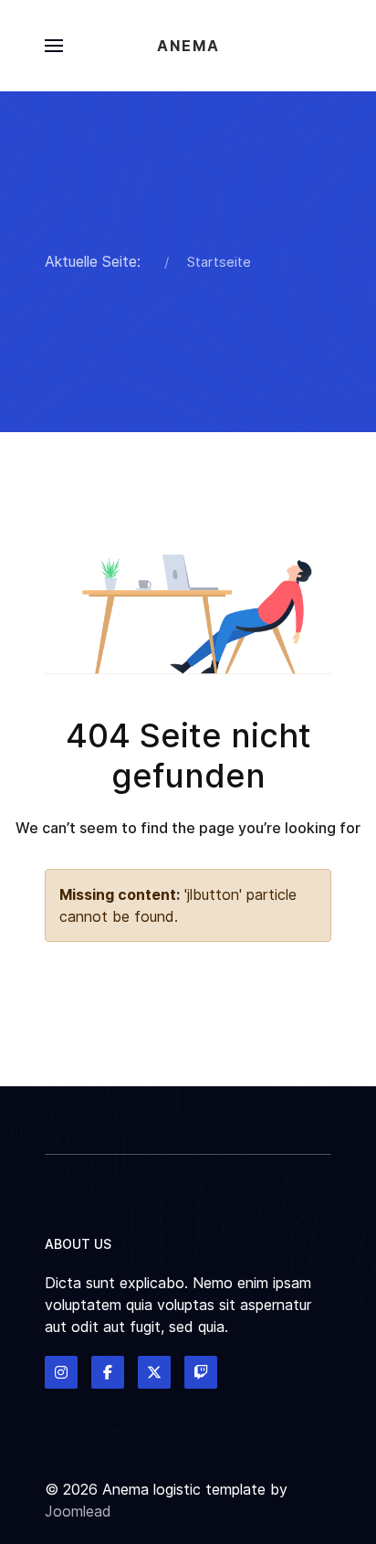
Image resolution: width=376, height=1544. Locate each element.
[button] (54, 45)
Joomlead (78, 1511)
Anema (188, 46)
